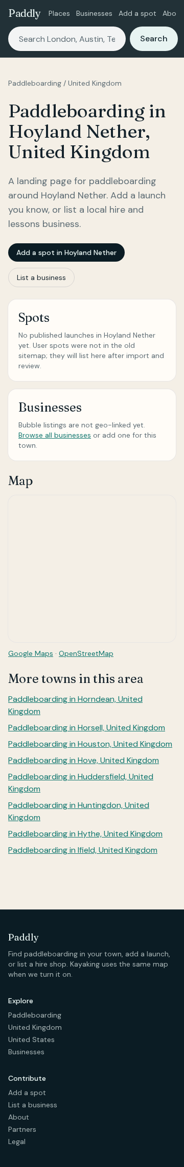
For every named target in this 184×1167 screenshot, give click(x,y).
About (173, 13)
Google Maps (30, 653)
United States (31, 1039)
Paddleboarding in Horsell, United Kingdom (86, 727)
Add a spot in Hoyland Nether (66, 252)
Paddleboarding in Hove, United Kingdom (83, 760)
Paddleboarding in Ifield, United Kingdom (82, 850)
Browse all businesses (54, 435)
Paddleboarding (34, 83)
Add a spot (137, 13)
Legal (17, 1141)
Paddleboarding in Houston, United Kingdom (90, 744)
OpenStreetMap (86, 653)
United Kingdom (95, 83)
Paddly (24, 13)
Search (154, 38)
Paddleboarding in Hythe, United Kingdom (85, 833)
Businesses (94, 13)
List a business (41, 277)
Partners (22, 1129)
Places (59, 13)
